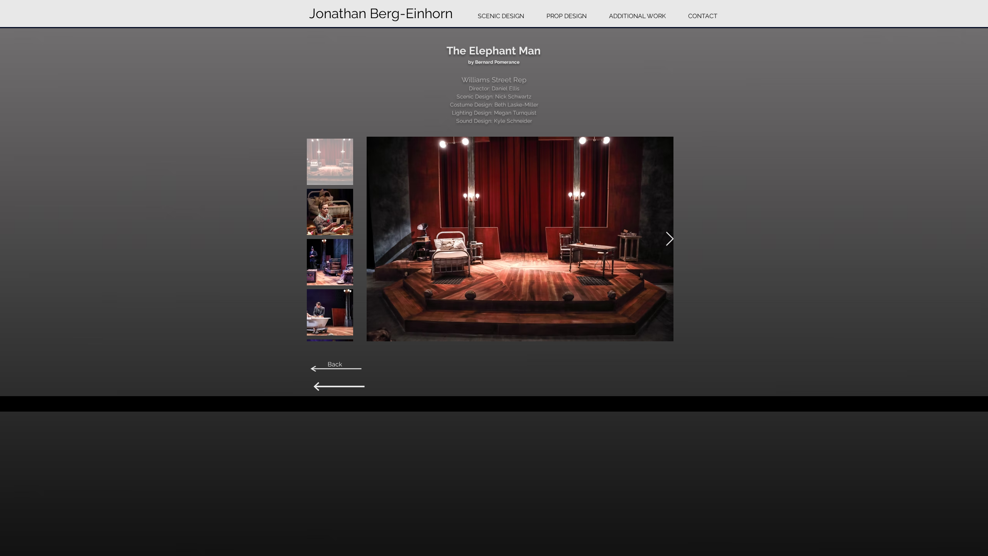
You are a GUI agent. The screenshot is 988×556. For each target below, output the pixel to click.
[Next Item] (669, 239)
